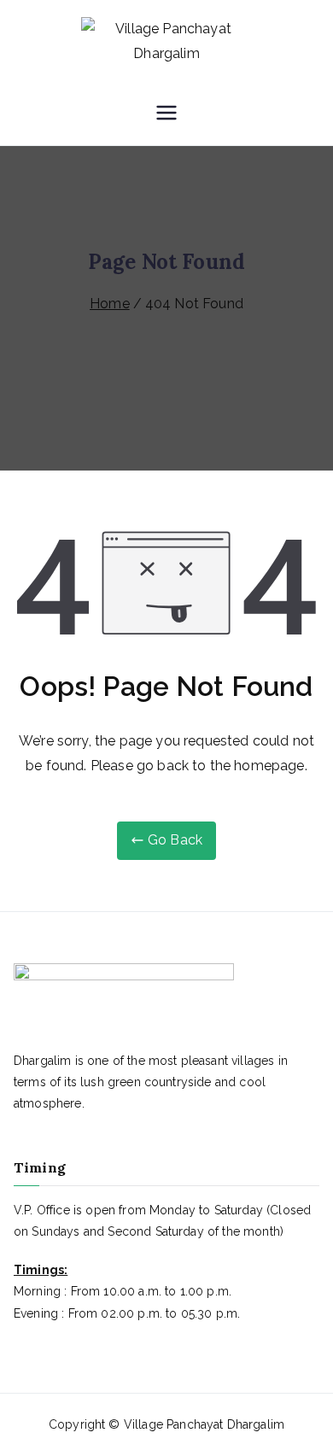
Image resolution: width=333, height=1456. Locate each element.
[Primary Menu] (166, 114)
